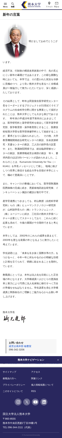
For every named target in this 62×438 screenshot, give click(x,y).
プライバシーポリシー (14, 385)
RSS (33, 391)
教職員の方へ (9, 378)
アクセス (35, 372)
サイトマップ (9, 372)
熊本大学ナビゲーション (31, 359)
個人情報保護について (42, 385)
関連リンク (36, 378)
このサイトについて (13, 391)
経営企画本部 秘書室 (20, 346)
